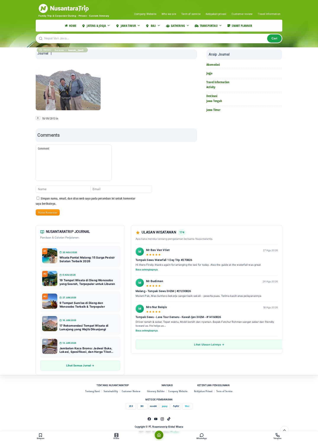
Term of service (191, 14)
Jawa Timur (213, 110)
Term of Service (224, 391)
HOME (72, 26)
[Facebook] (149, 419)
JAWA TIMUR (128, 26)
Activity (210, 87)
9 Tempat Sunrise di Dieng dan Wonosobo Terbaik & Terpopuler (82, 304)
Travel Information (269, 14)
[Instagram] (162, 419)
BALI (153, 26)
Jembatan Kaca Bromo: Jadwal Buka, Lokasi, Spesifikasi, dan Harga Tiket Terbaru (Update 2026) (85, 350)
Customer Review (131, 391)
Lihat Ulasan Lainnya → (209, 344)
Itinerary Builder (156, 391)
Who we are (169, 14)
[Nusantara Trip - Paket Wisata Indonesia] (80, 8)
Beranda (59, 50)
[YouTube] (156, 419)
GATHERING (178, 26)
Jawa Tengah (214, 101)
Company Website (145, 14)
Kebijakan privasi (216, 14)
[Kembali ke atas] (284, 430)
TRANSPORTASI (209, 26)
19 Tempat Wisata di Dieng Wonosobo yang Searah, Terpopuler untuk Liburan (87, 282)
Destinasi (211, 96)
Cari (274, 38)
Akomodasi (213, 64)
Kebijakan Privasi (203, 391)
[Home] (159, 435)
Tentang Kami (92, 391)
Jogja (209, 73)
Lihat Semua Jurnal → (80, 365)
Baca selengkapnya (147, 269)
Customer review (241, 14)
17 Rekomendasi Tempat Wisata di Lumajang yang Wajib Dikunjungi (83, 327)
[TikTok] (169, 419)
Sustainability (111, 391)
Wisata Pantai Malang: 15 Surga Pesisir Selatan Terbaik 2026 (87, 259)
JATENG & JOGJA (96, 26)
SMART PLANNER (242, 26)
